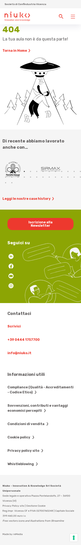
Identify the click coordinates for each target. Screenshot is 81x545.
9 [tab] (55, 171)
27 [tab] (6, 183)
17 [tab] (24, 177)
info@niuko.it (19, 353)
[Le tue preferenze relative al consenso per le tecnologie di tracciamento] (74, 538)
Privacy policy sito (23, 451)
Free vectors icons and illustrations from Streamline (33, 520)
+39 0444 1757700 (23, 340)
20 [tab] (43, 177)
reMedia (18, 534)
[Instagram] (11, 286)
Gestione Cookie (35, 505)
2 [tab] (12, 171)
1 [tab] (6, 171)
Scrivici (14, 326)
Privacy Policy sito (13, 505)
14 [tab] (6, 177)
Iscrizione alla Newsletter (40, 224)
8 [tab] (49, 171)
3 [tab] (18, 171)
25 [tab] (74, 177)
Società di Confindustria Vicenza (25, 4)
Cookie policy (19, 437)
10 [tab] (62, 171)
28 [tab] (12, 183)
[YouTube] (11, 276)
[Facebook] (11, 267)
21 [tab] (49, 177)
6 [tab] (37, 171)
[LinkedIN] (11, 257)
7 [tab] (43, 171)
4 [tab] (24, 171)
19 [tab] (37, 177)
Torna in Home (14, 51)
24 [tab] (68, 177)
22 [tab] (55, 177)
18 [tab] (30, 177)
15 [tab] (12, 177)
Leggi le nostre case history (26, 199)
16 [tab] (18, 177)
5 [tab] (30, 171)
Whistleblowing (20, 464)
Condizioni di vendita (26, 424)
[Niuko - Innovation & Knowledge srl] (17, 16)
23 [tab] (62, 177)
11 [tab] (68, 171)
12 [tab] (74, 171)
